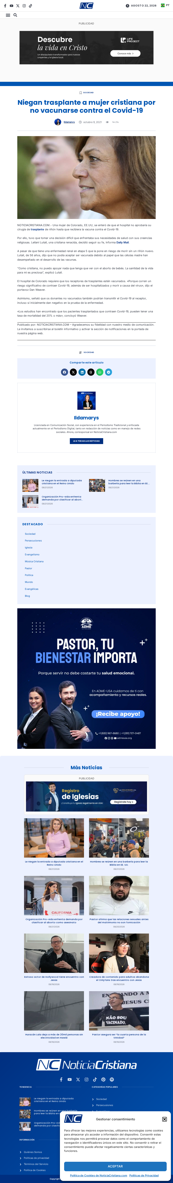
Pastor (28, 568)
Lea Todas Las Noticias (86, 441)
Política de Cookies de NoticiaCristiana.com (98, 1175)
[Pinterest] (103, 1079)
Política (29, 575)
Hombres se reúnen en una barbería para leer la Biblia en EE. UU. (128, 483)
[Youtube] (11, 6)
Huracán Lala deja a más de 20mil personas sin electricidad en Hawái (54, 1036)
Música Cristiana (34, 561)
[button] (164, 1119)
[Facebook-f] (5, 6)
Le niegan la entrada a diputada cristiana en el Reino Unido (62, 482)
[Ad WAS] (86, 810)
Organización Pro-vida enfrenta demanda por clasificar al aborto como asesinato (62, 499)
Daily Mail (122, 242)
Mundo (29, 582)
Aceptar (115, 1166)
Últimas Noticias (37, 472)
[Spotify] (112, 1079)
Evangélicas (31, 589)
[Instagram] (24, 6)
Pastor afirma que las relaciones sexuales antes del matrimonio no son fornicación (119, 921)
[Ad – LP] (86, 63)
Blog (27, 595)
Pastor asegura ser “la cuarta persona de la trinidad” (119, 1036)
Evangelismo (32, 554)
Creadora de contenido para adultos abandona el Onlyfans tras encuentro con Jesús (119, 978)
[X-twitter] (18, 6)
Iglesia (28, 547)
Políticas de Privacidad (144, 1175)
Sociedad (88, 92)
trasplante (37, 229)
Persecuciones (33, 540)
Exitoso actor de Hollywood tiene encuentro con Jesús (54, 978)
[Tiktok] (30, 6)
